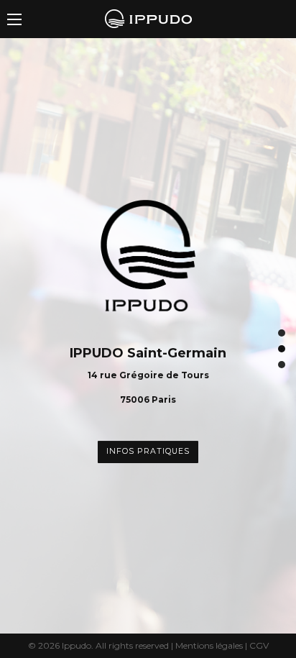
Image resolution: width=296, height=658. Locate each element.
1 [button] (281, 333)
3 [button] (281, 364)
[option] (148, 336)
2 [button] (281, 348)
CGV (259, 645)
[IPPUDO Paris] (148, 17)
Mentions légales (209, 645)
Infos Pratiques (148, 451)
